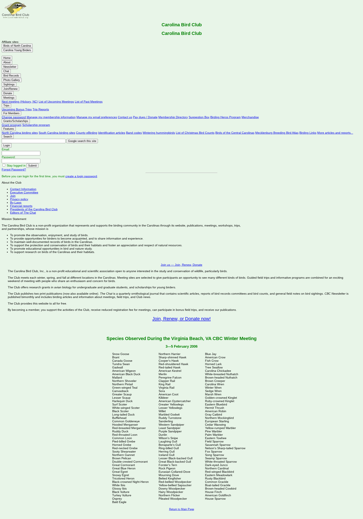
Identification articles (111, 132)
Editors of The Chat (23, 212)
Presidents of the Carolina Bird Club (34, 209)
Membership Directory (173, 117)
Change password (14, 117)
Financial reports (21, 206)
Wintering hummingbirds (159, 132)
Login (6, 145)
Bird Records (11, 75)
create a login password (81, 176)
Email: (6, 149)
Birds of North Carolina (17, 45)
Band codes (134, 132)
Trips (6, 105)
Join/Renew (10, 88)
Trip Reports (41, 109)
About (7, 62)
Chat (6, 71)
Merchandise (250, 117)
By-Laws (15, 202)
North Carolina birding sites (20, 132)
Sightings (9, 84)
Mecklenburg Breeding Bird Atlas (277, 132)
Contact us (125, 117)
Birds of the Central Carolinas (234, 132)
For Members (11, 113)
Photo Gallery (11, 80)
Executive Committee (24, 192)
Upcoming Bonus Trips (17, 109)
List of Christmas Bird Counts (195, 132)
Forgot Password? (14, 169)
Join (13, 195)
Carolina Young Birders (17, 50)
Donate (7, 93)
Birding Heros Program (225, 117)
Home (7, 58)
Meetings (8, 97)
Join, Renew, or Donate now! (181, 318)
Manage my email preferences (96, 117)
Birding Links (307, 132)
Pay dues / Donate (145, 117)
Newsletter (9, 66)
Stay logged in (16, 165)
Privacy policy (19, 199)
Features (8, 128)
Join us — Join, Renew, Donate (181, 264)
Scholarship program (36, 125)
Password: (9, 157)
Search (7, 136)
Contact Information (23, 189)
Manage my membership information (51, 117)
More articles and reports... (335, 132)
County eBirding (86, 132)
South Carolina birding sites (57, 132)
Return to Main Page (181, 509)
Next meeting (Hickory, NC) (20, 101)
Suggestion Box (199, 117)
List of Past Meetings (89, 101)
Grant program (11, 125)
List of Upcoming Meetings (56, 101)
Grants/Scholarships (15, 121)
